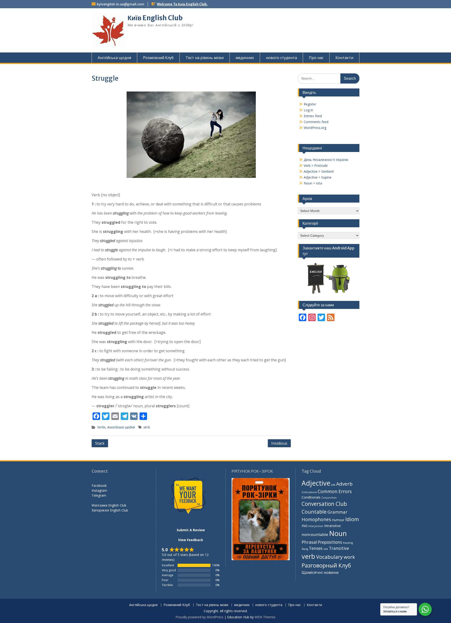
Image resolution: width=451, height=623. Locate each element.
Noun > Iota (313, 183)
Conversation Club (324, 503)
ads (333, 484)
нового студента (281, 57)
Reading (348, 542)
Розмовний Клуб (158, 57)
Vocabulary (329, 556)
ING (304, 525)
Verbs (101, 427)
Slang (305, 549)
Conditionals (311, 497)
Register (310, 104)
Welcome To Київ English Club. (182, 4)
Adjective (316, 483)
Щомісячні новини (320, 572)
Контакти (344, 57)
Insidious (279, 443)
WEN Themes (265, 617)
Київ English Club (155, 18)
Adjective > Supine (317, 177)
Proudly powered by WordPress (199, 617)
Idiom (352, 519)
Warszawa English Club (109, 505)
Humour (338, 520)
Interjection (315, 526)
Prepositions (330, 542)
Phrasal (309, 542)
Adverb (344, 483)
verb (147, 427)
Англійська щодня (114, 57)
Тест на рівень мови (205, 57)
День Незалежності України (326, 159)
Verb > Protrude (316, 165)
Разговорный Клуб (326, 565)
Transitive (339, 548)
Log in (308, 110)
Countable (314, 511)
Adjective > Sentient (319, 171)
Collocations (309, 492)
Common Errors (335, 491)
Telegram (99, 495)
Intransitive (332, 525)
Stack (100, 443)
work (349, 557)
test (325, 549)
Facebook (99, 485)
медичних (245, 57)
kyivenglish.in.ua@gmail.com (120, 4)
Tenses (316, 548)
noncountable (315, 534)
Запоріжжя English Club (110, 510)
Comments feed (316, 122)
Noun (338, 533)
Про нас (316, 57)
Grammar (337, 512)
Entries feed (313, 116)
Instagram (99, 490)
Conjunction (329, 497)
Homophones (316, 519)
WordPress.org (315, 127)
